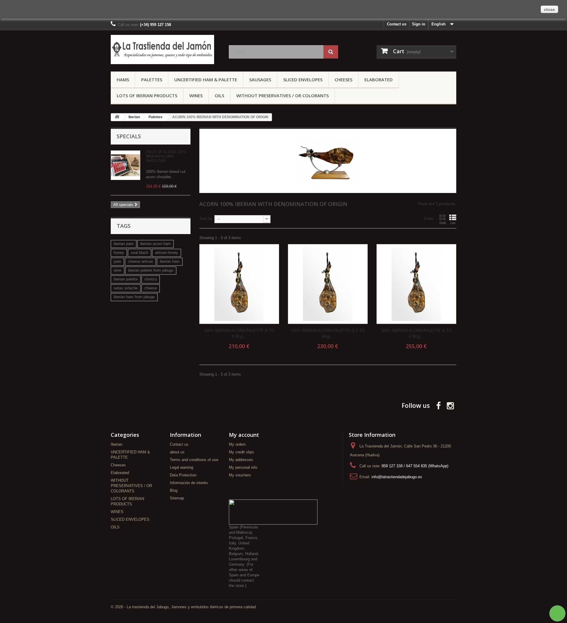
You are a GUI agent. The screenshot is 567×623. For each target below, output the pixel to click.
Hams (123, 79)
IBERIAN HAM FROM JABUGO (134, 297)
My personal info (243, 467)
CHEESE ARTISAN (140, 261)
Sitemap (177, 498)
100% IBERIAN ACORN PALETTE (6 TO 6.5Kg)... (416, 333)
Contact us (396, 24)
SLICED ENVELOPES (302, 79)
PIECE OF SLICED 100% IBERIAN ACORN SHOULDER (166, 156)
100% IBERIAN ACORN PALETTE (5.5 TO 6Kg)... (327, 333)
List (452, 223)
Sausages (260, 79)
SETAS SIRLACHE (126, 288)
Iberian (116, 444)
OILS (219, 95)
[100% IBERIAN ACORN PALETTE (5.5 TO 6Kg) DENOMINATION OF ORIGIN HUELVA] (328, 284)
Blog (173, 490)
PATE (117, 261)
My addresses (241, 459)
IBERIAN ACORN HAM (155, 243)
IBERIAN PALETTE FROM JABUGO (150, 270)
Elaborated (378, 79)
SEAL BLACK (139, 252)
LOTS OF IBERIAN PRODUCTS (147, 95)
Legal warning (181, 467)
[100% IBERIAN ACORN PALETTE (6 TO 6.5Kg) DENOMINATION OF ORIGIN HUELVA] (416, 284)
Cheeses (343, 79)
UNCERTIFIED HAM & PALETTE (205, 79)
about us (177, 452)
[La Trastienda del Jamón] (165, 49)
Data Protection (183, 475)
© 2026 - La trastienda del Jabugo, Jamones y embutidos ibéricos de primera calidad (183, 607)
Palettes (151, 79)
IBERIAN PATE (123, 243)
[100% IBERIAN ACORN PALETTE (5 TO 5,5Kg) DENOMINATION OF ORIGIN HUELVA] (239, 284)
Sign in (418, 24)
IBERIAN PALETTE (126, 279)
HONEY (119, 252)
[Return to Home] (117, 117)
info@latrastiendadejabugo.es (397, 477)
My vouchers (240, 475)
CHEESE (150, 288)
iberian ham (170, 261)
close (549, 9)
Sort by (206, 218)
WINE (117, 270)
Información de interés (189, 483)
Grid (442, 223)
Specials (129, 136)
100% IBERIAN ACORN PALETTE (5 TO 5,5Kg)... (239, 333)
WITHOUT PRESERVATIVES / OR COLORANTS (282, 95)
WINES (196, 95)
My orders (237, 444)
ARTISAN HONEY (166, 252)
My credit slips (241, 452)
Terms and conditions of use (194, 459)
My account (244, 434)
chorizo (150, 279)
